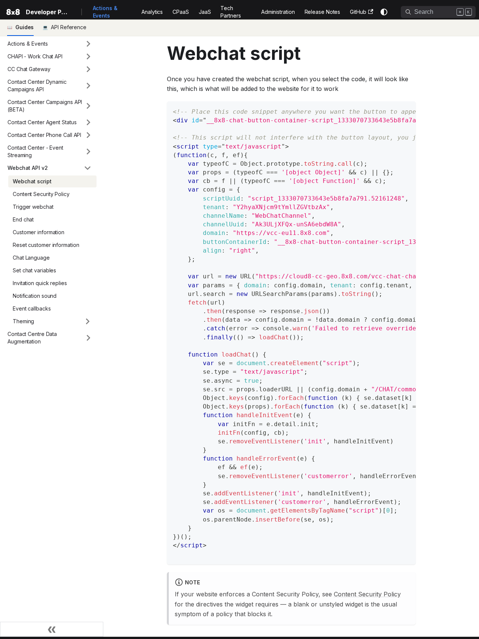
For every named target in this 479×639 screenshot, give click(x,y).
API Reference (68, 27)
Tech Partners (230, 12)
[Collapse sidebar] (51, 629)
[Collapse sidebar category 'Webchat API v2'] (88, 168)
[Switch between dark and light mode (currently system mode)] (384, 12)
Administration (278, 12)
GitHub (358, 12)
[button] (50, 44)
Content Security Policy (367, 594)
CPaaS (181, 12)
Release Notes (323, 12)
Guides (24, 27)
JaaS (205, 12)
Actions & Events (105, 12)
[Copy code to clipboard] (406, 110)
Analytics (152, 12)
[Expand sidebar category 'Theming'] (88, 321)
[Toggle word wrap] (393, 110)
